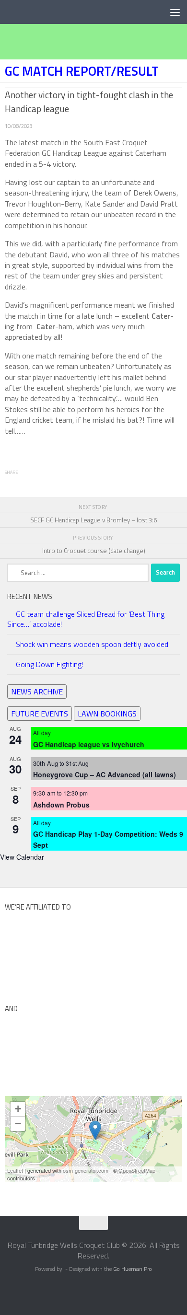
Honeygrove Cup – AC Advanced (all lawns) (104, 774)
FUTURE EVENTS (39, 713)
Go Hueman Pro (132, 1269)
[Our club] (95, 1130)
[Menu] (175, 12)
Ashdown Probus (61, 804)
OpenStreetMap (136, 1170)
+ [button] (18, 1109)
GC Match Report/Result (82, 71)
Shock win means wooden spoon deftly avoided (92, 644)
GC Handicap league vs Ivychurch (88, 744)
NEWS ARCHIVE (37, 691)
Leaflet (15, 1170)
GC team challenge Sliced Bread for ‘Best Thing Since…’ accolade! (85, 619)
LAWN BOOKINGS (107, 713)
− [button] (18, 1124)
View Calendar (22, 857)
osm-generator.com (85, 1170)
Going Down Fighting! (49, 664)
